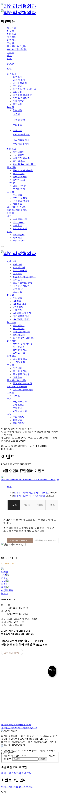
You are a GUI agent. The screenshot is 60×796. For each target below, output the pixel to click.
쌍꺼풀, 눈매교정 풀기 (24, 164)
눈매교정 (17, 130)
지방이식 (11, 40)
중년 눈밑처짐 (20, 176)
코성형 (10, 43)
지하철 (39, 505)
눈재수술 (11, 34)
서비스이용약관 (28, 727)
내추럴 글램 (19, 119)
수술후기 (17, 225)
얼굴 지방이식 (20, 185)
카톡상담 (17, 237)
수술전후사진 (20, 219)
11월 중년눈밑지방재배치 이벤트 (31, 492)
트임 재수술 (19, 161)
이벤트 (10, 52)
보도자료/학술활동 (22, 95)
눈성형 (10, 31)
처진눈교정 (18, 173)
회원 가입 (28, 786)
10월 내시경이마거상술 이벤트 (29, 495)
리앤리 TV (18, 101)
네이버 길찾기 (8, 724)
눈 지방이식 (19, 189)
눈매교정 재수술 (21, 158)
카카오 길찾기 (23, 724)
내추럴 (16, 114)
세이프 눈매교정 (21, 134)
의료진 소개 (19, 80)
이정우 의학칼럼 (21, 98)
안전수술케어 (20, 83)
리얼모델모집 (20, 228)
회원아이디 (11, 755)
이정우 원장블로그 (7, 592)
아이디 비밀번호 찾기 (12, 786)
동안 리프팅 (19, 179)
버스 (52, 505)
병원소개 (11, 28)
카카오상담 (4, 573)
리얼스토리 (18, 222)
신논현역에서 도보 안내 (46, 540)
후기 (9, 55)
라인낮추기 (18, 152)
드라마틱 (17, 125)
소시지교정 (18, 155)
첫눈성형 (17, 110)
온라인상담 (18, 234)
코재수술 (17, 204)
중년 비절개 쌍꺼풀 (23, 170)
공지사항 (17, 104)
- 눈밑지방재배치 (21, 319)
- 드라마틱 (18, 307)
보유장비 (17, 86)
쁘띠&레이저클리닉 (17, 49)
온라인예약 (18, 240)
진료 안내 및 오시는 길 (24, 89)
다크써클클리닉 (21, 140)
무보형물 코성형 (21, 201)
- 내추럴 (17, 301)
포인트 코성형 (20, 198)
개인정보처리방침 (10, 727)
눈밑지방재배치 (21, 143)
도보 (14, 505)
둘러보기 (17, 92)
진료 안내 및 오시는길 (24, 276)
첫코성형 (17, 195)
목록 (9, 487)
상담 (9, 58)
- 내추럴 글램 (19, 304)
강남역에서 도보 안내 (20, 540)
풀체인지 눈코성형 (16, 46)
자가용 (26, 505)
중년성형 (11, 37)
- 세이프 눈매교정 (22, 313)
